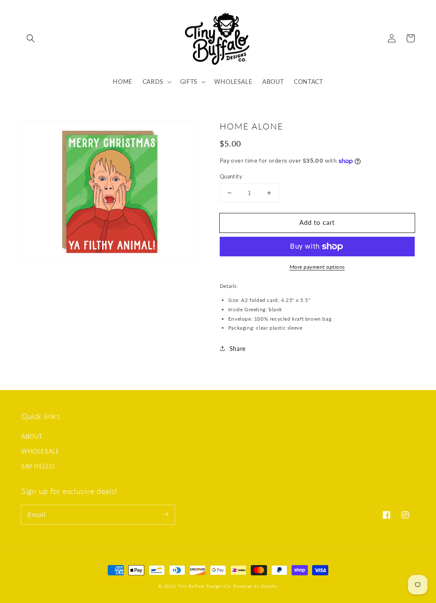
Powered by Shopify (255, 586)
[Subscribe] (165, 514)
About (32, 436)
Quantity (231, 176)
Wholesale (40, 451)
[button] (30, 38)
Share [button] (237, 348)
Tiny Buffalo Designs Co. (206, 586)
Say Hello (37, 466)
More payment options (317, 267)
